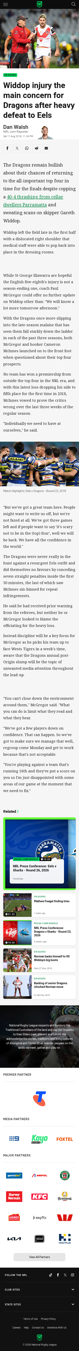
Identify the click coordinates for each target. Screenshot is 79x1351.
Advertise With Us (56, 1327)
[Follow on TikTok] (50, 1275)
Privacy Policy (48, 1318)
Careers (17, 1327)
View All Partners (39, 1257)
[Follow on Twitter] (65, 1275)
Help (26, 1327)
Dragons (10, 75)
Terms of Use (30, 1318)
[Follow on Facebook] (58, 1275)
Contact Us (38, 1327)
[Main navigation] (5, 4)
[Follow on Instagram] (72, 1275)
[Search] (73, 4)
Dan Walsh (15, 126)
